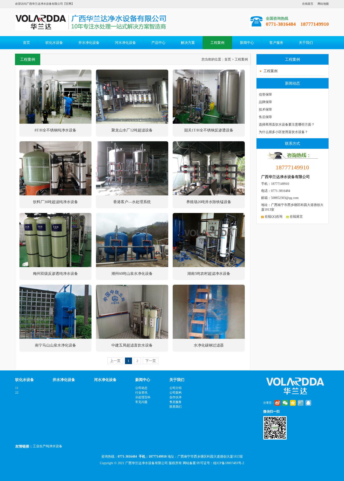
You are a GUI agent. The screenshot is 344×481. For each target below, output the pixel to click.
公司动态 (141, 388)
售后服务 (175, 402)
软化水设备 (54, 43)
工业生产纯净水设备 (47, 446)
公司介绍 (175, 388)
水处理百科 (142, 397)
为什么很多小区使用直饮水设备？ (283, 132)
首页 (26, 43)
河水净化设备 (125, 43)
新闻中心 (247, 43)
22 (16, 392)
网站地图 (323, 3)
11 (16, 388)
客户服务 (276, 43)
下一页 (150, 361)
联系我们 (175, 406)
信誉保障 (265, 94)
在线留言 (307, 3)
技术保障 (265, 109)
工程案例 (217, 43)
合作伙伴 (175, 397)
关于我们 (306, 43)
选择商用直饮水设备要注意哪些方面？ (287, 124)
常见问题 (141, 402)
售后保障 (265, 117)
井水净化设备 (88, 43)
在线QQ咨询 (273, 216)
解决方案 (188, 43)
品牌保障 (265, 102)
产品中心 (158, 43)
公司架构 (175, 392)
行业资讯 (141, 392)
